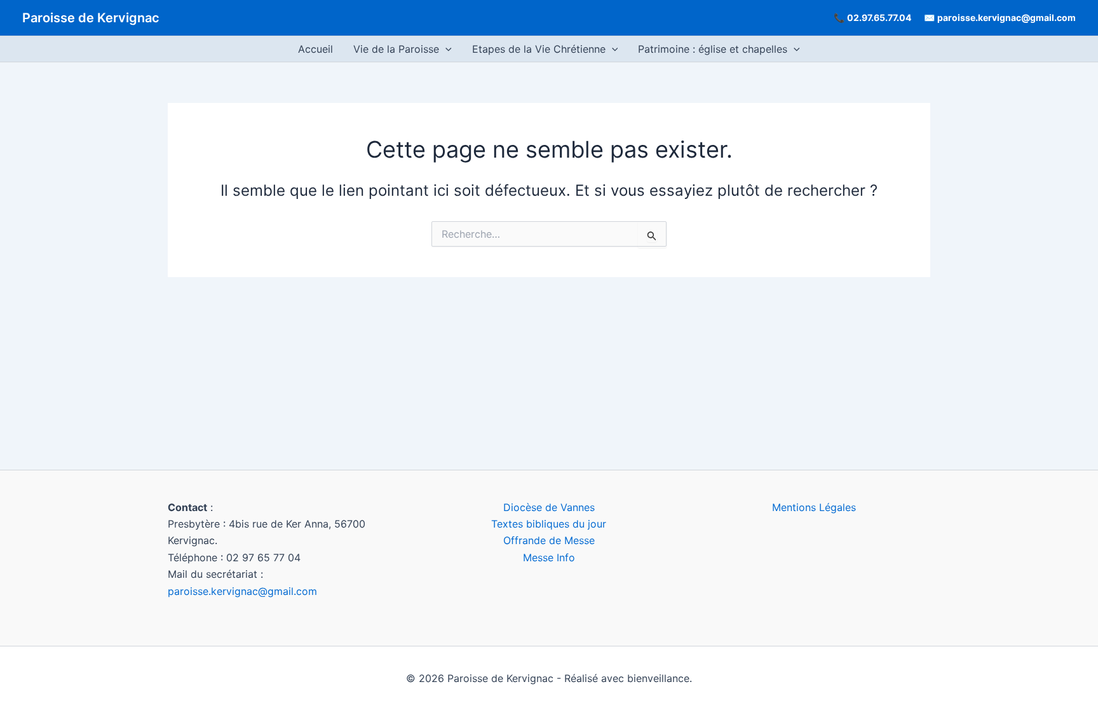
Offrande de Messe (549, 540)
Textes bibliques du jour (548, 523)
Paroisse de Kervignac (90, 17)
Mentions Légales (814, 507)
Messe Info (549, 557)
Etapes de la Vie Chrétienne (539, 49)
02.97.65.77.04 (879, 17)
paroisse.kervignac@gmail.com (1006, 17)
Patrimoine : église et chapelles (712, 49)
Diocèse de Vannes (549, 507)
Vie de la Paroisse (396, 49)
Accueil (315, 49)
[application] (445, 49)
